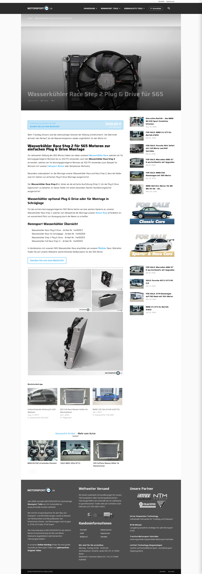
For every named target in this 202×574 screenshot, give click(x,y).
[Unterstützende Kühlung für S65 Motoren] (42, 396)
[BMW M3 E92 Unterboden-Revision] (43, 450)
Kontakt (83, 529)
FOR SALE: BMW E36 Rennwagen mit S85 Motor (158, 174)
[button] (168, 8)
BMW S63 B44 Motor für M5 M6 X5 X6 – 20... (159, 187)
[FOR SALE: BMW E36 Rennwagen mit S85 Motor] (137, 176)
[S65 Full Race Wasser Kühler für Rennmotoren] (75, 396)
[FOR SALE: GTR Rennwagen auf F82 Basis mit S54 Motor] (137, 297)
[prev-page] (29, 471)
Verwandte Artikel (65, 433)
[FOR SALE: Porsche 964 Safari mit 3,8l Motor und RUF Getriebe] (137, 149)
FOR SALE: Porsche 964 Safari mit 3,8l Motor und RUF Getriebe (160, 148)
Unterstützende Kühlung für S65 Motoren (42, 411)
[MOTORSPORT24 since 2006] (40, 8)
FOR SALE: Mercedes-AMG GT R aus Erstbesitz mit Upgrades (160, 161)
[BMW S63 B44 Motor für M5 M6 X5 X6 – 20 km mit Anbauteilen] (137, 189)
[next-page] (33, 471)
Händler (103, 536)
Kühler (30, 18)
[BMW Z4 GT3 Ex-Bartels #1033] (137, 310)
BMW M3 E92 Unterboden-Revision (42, 463)
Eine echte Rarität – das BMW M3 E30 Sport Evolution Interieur (159, 121)
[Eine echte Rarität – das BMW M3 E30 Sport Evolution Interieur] (137, 122)
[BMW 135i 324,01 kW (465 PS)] (107, 396)
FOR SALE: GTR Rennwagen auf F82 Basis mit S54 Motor (159, 295)
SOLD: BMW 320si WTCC (70, 463)
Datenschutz (105, 529)
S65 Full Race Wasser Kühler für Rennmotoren (74, 411)
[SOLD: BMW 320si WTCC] (75, 450)
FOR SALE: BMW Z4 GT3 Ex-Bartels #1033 (159, 134)
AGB (82, 533)
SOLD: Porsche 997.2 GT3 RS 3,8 (159, 282)
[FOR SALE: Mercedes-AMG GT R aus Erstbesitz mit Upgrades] (137, 163)
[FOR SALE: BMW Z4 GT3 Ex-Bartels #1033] (137, 136)
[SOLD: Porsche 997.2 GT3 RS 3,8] (137, 284)
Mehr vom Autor (87, 433)
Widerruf (84, 536)
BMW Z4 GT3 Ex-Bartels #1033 (157, 308)
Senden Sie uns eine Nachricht (45, 126)
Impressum (105, 533)
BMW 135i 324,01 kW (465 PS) (106, 409)
